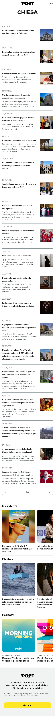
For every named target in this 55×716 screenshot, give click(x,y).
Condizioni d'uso (40, 685)
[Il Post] (28, 3)
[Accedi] (51, 3)
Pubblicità (28, 682)
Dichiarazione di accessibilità (28, 688)
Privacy (40, 682)
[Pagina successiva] (50, 492)
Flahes (7, 559)
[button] (5, 492)
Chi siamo (16, 682)
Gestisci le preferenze (18, 685)
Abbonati (27, 705)
